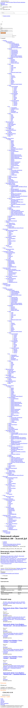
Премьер (15, 103)
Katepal (10, 73)
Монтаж (15, 2)
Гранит (12, 152)
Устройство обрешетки (11, 278)
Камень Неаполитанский (16, 156)
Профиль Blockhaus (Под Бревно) (18, 190)
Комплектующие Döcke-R (16, 148)
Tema (12, 70)
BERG (12, 141)
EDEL (12, 146)
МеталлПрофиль (12, 124)
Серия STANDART (15, 45)
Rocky (12, 82)
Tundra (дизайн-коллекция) (17, 213)
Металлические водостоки (12, 230)
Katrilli (12, 80)
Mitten (9, 219)
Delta (9, 258)
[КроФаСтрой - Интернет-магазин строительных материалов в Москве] (4, 4)
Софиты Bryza (11, 223)
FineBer (10, 207)
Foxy (12, 79)
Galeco (9, 232)
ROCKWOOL (11, 262)
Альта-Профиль (11, 150)
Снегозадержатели (12, 272)
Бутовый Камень (14, 151)
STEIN (12, 144)
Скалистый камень (15, 165)
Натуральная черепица (11, 133)
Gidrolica (10, 246)
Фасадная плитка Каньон (11, 220)
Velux (9, 250)
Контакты (3, 3)
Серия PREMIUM (15, 44)
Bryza (9, 239)
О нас (2, 2)
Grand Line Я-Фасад (12, 177)
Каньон (12, 159)
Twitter (6, 573)
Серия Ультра (14, 54)
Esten (12, 115)
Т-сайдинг (10, 179)
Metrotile (10, 132)
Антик (15, 90)
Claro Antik (13, 67)
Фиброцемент (9, 225)
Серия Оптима (14, 49)
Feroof (9, 131)
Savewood (8, 285)
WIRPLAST (11, 128)
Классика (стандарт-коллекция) (18, 214)
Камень (12, 153)
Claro (12, 66)
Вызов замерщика (21, 2)
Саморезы (10, 280)
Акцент (15, 98)
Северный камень (15, 172)
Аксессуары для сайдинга (11, 276)
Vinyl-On (10, 198)
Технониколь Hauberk (13, 181)
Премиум (13, 60)
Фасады (5, 137)
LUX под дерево (14, 185)
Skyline (12, 110)
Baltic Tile (10, 134)
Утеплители (8, 259)
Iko (9, 106)
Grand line (10, 233)
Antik (12, 65)
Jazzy (12, 78)
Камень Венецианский (16, 154)
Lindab (9, 234)
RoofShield (10, 58)
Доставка (11, 2)
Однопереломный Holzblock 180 (12, 569)
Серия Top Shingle (15, 100)
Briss (12, 114)
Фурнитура (10, 279)
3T (11, 74)
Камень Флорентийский (16, 158)
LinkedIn (9, 573)
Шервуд (15, 94)
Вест (15, 95)
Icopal (9, 64)
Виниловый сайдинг (10, 183)
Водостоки (5, 229)
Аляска (15, 88)
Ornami (12, 117)
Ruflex (9, 113)
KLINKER (13, 147)
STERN (12, 145)
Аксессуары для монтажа (16, 170)
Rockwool (10, 256)
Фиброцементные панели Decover (16, 227)
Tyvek (9, 257)
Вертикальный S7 (15, 189)
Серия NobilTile (14, 93)
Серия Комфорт (14, 52)
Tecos (9, 217)
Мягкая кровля (9, 41)
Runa (12, 118)
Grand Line (10, 123)
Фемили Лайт (14, 61)
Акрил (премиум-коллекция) (17, 211)
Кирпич (12, 160)
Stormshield (13, 111)
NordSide (10, 169)
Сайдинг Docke (11, 184)
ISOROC (10, 265)
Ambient (13, 75)
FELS (12, 143)
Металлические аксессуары (14, 270)
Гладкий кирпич (14, 171)
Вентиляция (8, 127)
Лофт (15, 99)
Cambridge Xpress (15, 108)
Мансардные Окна (10, 249)
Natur (12, 68)
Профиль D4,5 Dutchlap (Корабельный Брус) (16, 194)
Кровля (4, 40)
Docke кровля (11, 42)
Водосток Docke (12, 240)
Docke (9, 139)
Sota (12, 119)
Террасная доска (6, 284)
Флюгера (10, 275)
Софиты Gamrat (11, 224)
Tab (12, 120)
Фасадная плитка (15, 167)
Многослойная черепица (16, 55)
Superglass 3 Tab (14, 112)
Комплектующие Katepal (16, 84)
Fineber (9, 176)
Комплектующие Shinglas (16, 57)
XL (11, 71)
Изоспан (10, 253)
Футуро (15, 105)
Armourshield (14, 107)
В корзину (3, 572)
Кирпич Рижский (15, 163)
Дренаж (7, 245)
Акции (7, 2)
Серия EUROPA (14, 46)
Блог (4, 2)
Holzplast (10, 216)
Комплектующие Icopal (16, 72)
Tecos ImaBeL (11, 180)
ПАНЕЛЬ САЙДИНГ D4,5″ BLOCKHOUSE (17, 200)
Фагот (12, 166)
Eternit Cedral (11, 226)
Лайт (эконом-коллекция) (16, 212)
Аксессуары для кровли (11, 269)
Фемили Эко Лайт (15, 62)
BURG (12, 140)
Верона (15, 97)
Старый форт (14, 174)
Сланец (12, 173)
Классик (13, 59)
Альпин (15, 87)
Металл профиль (12, 236)
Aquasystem (10, 231)
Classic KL (13, 77)
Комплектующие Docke (16, 47)
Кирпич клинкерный (15, 161)
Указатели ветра (11, 273)
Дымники (10, 271)
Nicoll (9, 244)
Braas (9, 136)
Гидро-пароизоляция (10, 252)
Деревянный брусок (12, 282)
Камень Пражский (15, 157)
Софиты (7, 222)
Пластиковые (9, 237)
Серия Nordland (14, 86)
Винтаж (15, 101)
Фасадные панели (10, 138)
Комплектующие (7, 267)
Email (17, 573)
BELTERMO (11, 260)
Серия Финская (14, 51)
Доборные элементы (15, 197)
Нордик (15, 92)
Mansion (13, 81)
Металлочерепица (10, 121)
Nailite (9, 178)
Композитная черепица (11, 130)
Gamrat (9, 243)
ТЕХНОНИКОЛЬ (12, 266)
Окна (4, 247)
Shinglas (10, 48)
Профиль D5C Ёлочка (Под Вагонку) (19, 196)
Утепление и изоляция (8, 251)
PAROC (10, 264)
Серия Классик (14, 53)
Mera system (11, 125)
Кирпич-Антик (14, 164)
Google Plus (13, 573)
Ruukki (9, 126)
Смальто (15, 104)
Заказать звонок (6, 15)
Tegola (9, 85)
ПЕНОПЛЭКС (11, 263)
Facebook (3, 573)
